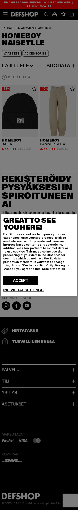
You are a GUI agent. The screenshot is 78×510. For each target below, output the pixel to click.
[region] (39, 255)
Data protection (53, 269)
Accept (20, 280)
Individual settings (23, 290)
